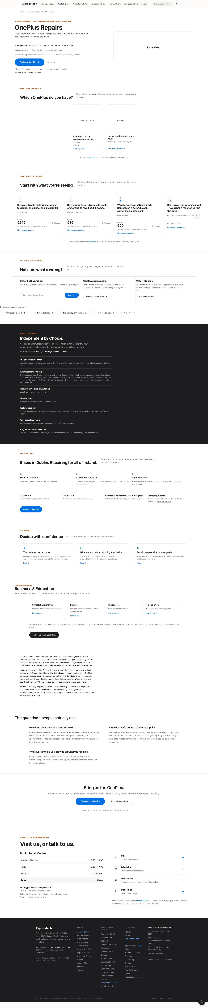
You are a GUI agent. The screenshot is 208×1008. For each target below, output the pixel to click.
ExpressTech (29, 3)
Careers (128, 935)
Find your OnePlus (30, 62)
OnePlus (81, 966)
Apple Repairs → (84, 932)
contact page (141, 901)
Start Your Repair (47, 4)
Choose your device (90, 801)
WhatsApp (40, 953)
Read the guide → (164, 501)
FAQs (127, 949)
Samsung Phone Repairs (84, 958)
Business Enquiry (108, 962)
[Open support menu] (201, 1001)
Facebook (159, 959)
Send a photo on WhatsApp (97, 296)
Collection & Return (81, 4)
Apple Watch (82, 946)
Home (22, 12)
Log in (127, 973)
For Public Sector (108, 972)
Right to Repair (133, 946)
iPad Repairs (82, 939)
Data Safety (129, 959)
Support (143, 4)
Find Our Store (131, 970)
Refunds (162, 998)
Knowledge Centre (130, 4)
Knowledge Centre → (133, 940)
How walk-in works (146, 296)
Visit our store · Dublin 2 (107, 939)
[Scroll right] (197, 215)
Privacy (154, 998)
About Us (128, 932)
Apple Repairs (63, 4)
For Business (106, 958)
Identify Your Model (109, 986)
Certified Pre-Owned (107, 953)
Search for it (93, 157)
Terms (170, 998)
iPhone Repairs (83, 935)
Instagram (168, 959)
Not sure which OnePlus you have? (28, 72)
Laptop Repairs (83, 952)
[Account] (177, 4)
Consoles (81, 970)
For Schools (106, 965)
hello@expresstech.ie (55, 950)
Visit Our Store (115, 4)
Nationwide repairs (22, 50)
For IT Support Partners (107, 977)
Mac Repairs (82, 942)
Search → (72, 295)
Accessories (106, 948)
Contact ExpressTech (130, 965)
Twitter (150, 959)
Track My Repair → (109, 982)
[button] (184, 4)
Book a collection (31, 509)
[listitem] (87, 128)
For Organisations (98, 4)
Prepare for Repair (132, 952)
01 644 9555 (40, 950)
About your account (133, 977)
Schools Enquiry (108, 969)
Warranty (128, 956)
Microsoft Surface (85, 949)
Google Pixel (82, 963)
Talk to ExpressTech (119, 801)
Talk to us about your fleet (44, 635)
